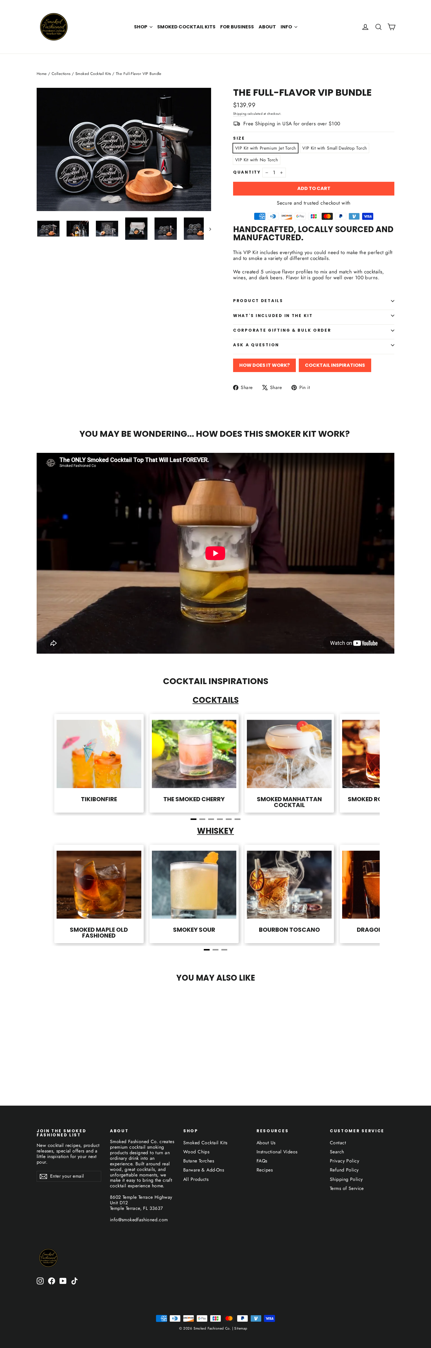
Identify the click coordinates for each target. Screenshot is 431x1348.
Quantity (247, 172)
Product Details (258, 301)
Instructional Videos (277, 1151)
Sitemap (240, 1328)
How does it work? (264, 365)
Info (287, 26)
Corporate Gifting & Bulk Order (282, 330)
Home (42, 73)
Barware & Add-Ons (203, 1170)
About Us (266, 1142)
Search (337, 1151)
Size (239, 138)
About (267, 26)
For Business (237, 26)
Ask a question (256, 345)
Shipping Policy (346, 1179)
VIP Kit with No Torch (256, 160)
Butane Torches (198, 1160)
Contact (338, 1142)
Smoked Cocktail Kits (186, 26)
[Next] (362, 765)
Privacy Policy (344, 1160)
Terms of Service (347, 1188)
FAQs (262, 1160)
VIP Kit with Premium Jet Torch (265, 148)
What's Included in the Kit (273, 315)
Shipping (239, 113)
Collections (61, 73)
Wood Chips (196, 1151)
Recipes (265, 1170)
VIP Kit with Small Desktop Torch (334, 148)
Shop (141, 26)
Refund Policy (344, 1170)
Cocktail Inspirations (335, 365)
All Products (195, 1179)
